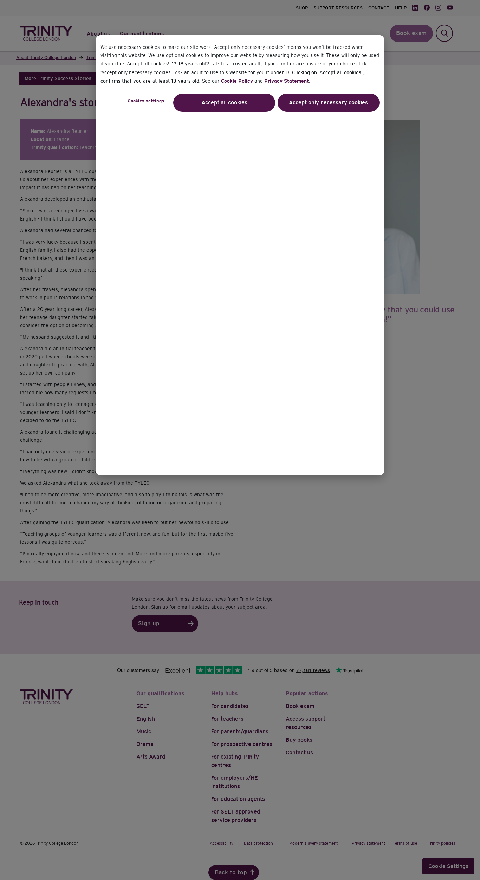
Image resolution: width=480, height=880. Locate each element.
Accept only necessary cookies (328, 103)
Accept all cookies (224, 103)
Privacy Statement (286, 81)
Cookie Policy (237, 81)
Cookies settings (146, 100)
